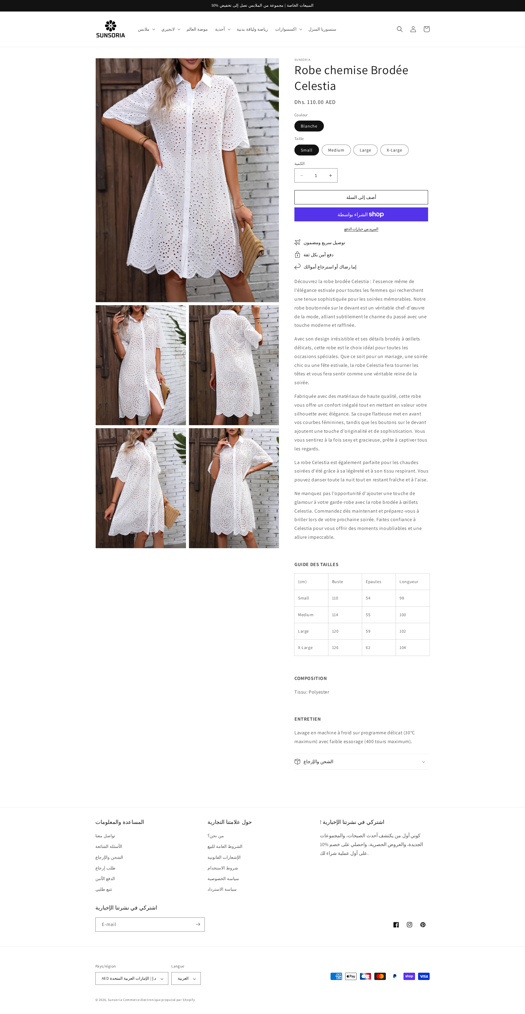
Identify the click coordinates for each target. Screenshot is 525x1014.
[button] (146, 29)
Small (307, 150)
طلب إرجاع (105, 868)
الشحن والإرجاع (109, 857)
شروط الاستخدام (223, 868)
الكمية (299, 163)
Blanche (309, 126)
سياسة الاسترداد (222, 889)
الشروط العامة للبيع (225, 846)
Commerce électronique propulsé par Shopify (159, 1000)
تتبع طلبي (103, 889)
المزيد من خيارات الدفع (361, 229)
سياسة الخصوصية (223, 878)
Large (365, 150)
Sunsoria (115, 1000)
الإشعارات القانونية (224, 857)
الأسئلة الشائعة (108, 846)
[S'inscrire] (197, 924)
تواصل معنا (105, 836)
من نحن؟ (216, 836)
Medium (336, 150)
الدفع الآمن (105, 878)
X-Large (394, 150)
